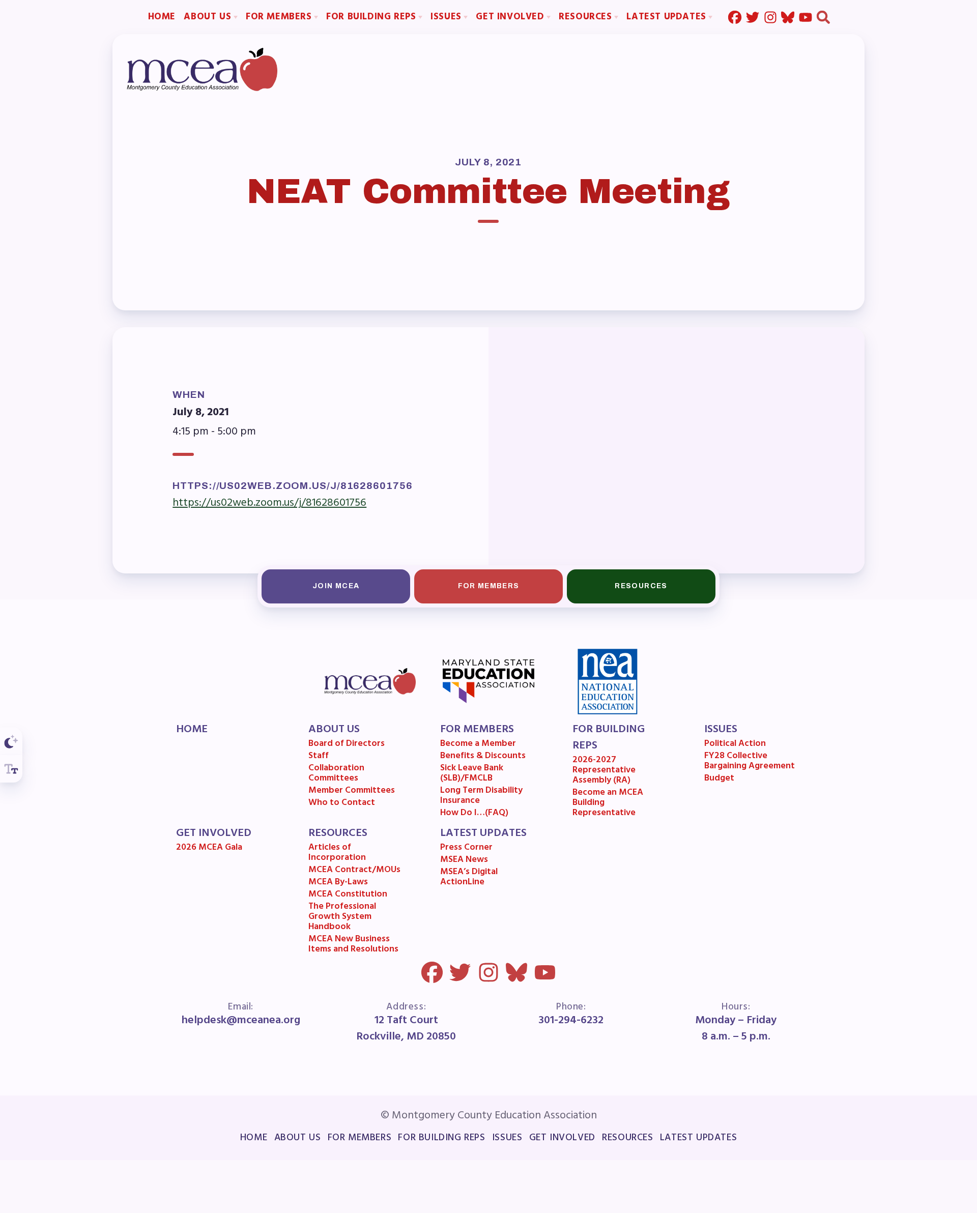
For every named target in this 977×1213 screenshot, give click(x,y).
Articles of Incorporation (337, 854)
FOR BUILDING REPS (608, 737)
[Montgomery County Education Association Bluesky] (787, 16)
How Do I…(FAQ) (474, 814)
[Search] (823, 16)
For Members (489, 586)
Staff (318, 757)
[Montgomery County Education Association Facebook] (734, 16)
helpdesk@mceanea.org (241, 1021)
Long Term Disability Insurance (481, 797)
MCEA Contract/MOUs (354, 871)
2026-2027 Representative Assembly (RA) (604, 771)
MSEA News (464, 861)
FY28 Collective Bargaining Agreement (749, 762)
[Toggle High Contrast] (11, 741)
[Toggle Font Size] (11, 769)
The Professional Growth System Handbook (342, 918)
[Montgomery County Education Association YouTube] (805, 16)
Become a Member (478, 745)
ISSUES (720, 729)
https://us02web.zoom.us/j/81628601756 (269, 503)
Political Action (735, 745)
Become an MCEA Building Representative (607, 803)
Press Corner (466, 849)
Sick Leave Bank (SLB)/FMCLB (471, 774)
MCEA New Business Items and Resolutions (353, 945)
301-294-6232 (571, 1021)
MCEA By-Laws (338, 883)
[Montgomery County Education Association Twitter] (752, 16)
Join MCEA (335, 586)
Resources (641, 586)
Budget (719, 779)
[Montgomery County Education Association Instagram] (770, 16)
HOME (192, 729)
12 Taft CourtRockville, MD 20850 (406, 1029)
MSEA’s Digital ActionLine (469, 878)
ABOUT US (334, 729)
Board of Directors (346, 745)
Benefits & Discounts (483, 757)
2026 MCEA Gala (209, 849)
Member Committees (351, 792)
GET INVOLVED (213, 833)
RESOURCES (337, 833)
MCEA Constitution (347, 895)
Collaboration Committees (336, 774)
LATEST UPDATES (483, 833)
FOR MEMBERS (477, 729)
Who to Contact (341, 804)
